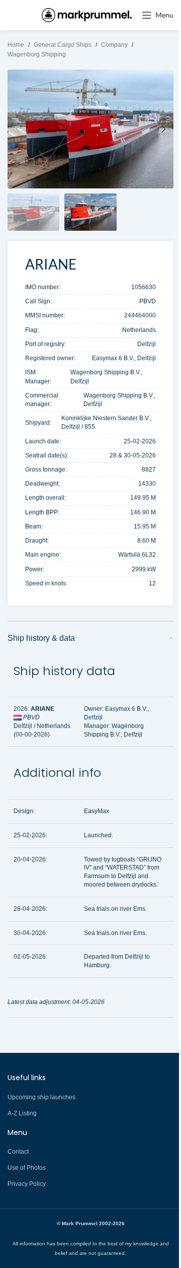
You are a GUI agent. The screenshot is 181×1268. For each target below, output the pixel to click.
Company (114, 44)
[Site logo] (87, 14)
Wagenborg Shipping (37, 54)
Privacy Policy (27, 1183)
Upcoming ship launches (41, 1097)
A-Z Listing (22, 1113)
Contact (18, 1151)
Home (16, 44)
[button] (18, 129)
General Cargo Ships (63, 44)
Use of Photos (27, 1167)
